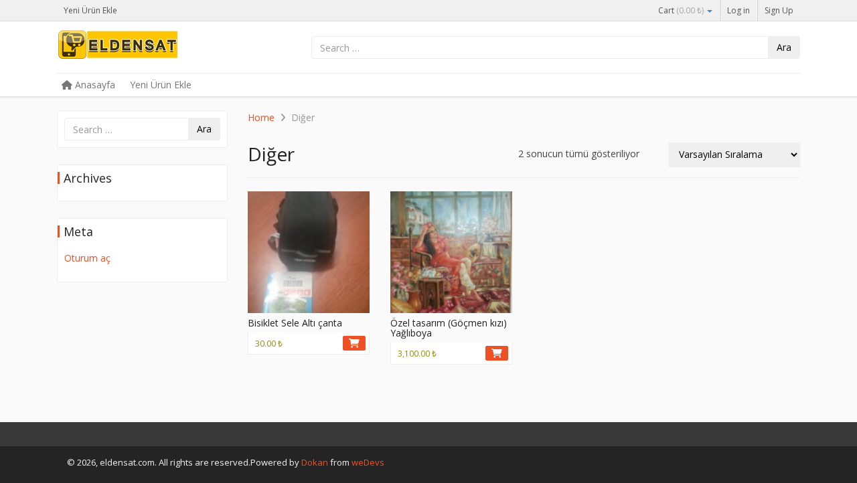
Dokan (314, 462)
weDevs (368, 462)
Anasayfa (93, 84)
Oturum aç (87, 258)
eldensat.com (157, 48)
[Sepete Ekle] (354, 343)
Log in (738, 10)
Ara (784, 47)
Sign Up (779, 10)
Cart (681, 10)
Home (261, 117)
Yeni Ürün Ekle (90, 10)
